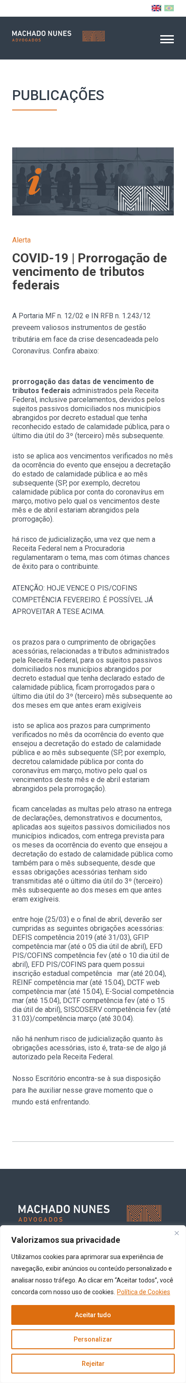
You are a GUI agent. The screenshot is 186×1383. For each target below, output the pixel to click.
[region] (93, 1304)
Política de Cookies (143, 1292)
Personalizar (93, 1339)
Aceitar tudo (93, 1315)
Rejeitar (93, 1363)
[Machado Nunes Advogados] (58, 36)
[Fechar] (176, 1232)
